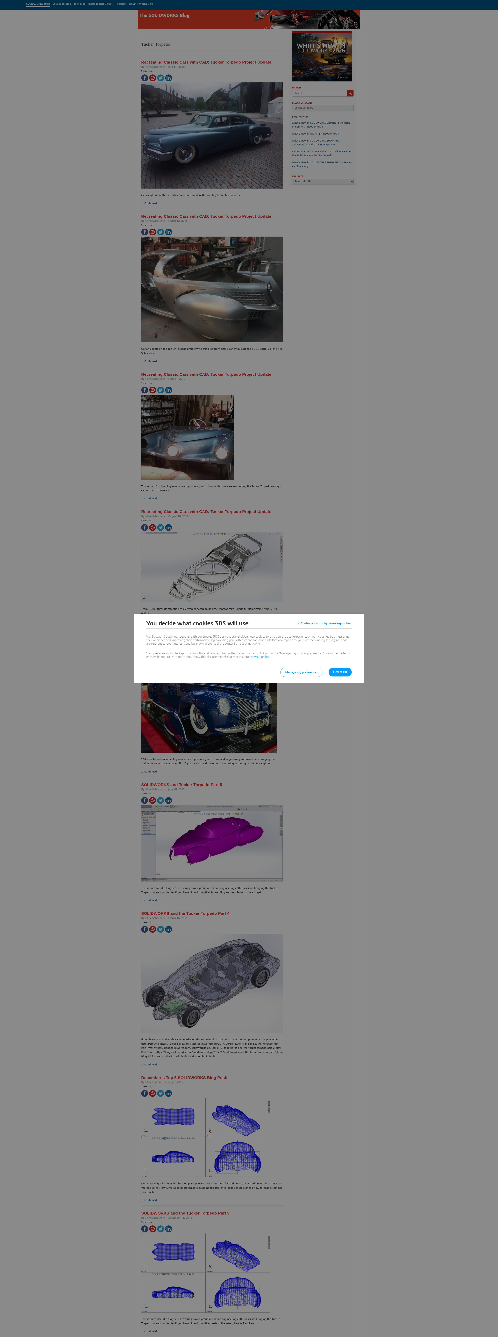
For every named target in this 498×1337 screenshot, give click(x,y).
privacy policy (260, 656)
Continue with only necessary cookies (326, 623)
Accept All (340, 672)
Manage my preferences (301, 672)
